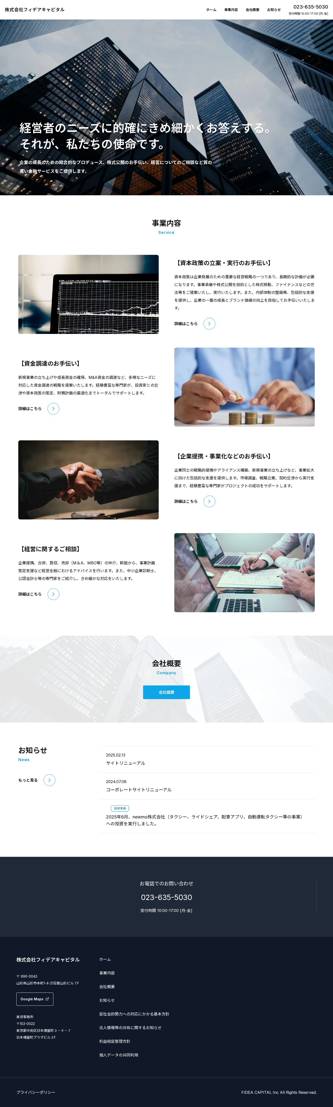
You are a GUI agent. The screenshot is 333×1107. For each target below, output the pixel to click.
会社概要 (252, 10)
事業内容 (231, 10)
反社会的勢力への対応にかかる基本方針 (134, 1014)
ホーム (211, 10)
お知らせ (274, 10)
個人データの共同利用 (118, 1055)
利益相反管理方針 (114, 1041)
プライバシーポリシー (35, 1092)
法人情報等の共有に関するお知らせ (130, 1027)
